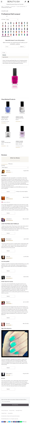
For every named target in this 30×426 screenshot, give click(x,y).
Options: (3, 19)
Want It (22, 46)
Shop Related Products (8, 99)
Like (4, 52)
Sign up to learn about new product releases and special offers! (13, 399)
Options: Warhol (6, 202)
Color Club (4, 11)
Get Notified (15, 404)
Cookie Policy (4, 413)
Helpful (8, 191)
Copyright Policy (19, 410)
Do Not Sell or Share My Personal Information (10, 416)
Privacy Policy (12, 410)
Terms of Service (4, 410)
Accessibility (10, 413)
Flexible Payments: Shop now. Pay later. (15, 4)
